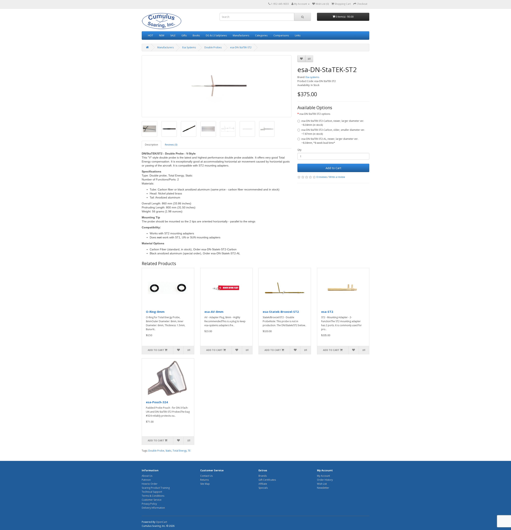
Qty (299, 150)
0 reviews (321, 177)
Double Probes (213, 47)
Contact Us (206, 475)
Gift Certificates (267, 479)
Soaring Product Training (156, 487)
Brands (262, 475)
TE (189, 450)
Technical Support (152, 491)
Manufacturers (241, 35)
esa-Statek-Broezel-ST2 (281, 312)
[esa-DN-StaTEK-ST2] (216, 86)
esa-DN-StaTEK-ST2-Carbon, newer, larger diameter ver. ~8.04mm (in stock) (332, 123)
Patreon (146, 479)
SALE (172, 35)
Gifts (184, 35)
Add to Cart (333, 168)
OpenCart (161, 522)
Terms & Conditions (153, 495)
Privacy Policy (149, 503)
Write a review (337, 177)
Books (196, 35)
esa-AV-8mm (213, 312)
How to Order (149, 483)
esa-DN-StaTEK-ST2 (241, 47)
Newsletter (323, 487)
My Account (323, 475)
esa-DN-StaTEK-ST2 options (314, 114)
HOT (150, 35)
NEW (161, 35)
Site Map (205, 483)
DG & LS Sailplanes (216, 35)
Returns (204, 479)
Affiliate (262, 483)
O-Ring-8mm (155, 312)
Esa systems (312, 77)
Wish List (322, 483)
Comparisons (281, 35)
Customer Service (151, 499)
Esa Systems (189, 47)
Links (297, 35)
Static (168, 450)
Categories (261, 35)
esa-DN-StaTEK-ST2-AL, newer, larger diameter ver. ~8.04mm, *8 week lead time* (329, 141)
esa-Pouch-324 (157, 402)
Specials (263, 487)
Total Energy (180, 450)
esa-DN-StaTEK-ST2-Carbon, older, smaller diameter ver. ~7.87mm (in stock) (333, 132)
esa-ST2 (327, 312)
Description (151, 144)
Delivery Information (153, 507)
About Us (147, 475)
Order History (325, 479)
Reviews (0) (171, 144)
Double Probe (156, 450)
